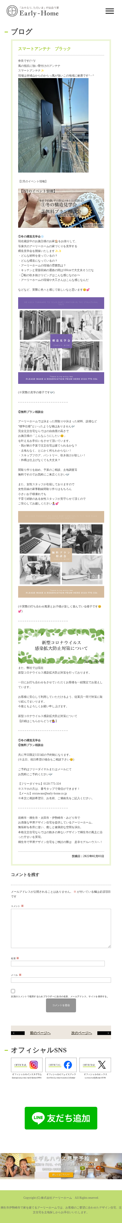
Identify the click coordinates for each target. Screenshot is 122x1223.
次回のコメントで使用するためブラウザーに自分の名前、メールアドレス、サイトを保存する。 (60, 996)
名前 (15, 958)
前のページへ (40, 1033)
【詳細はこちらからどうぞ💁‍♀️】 (38, 721)
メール (16, 974)
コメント (17, 905)
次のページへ (81, 1033)
